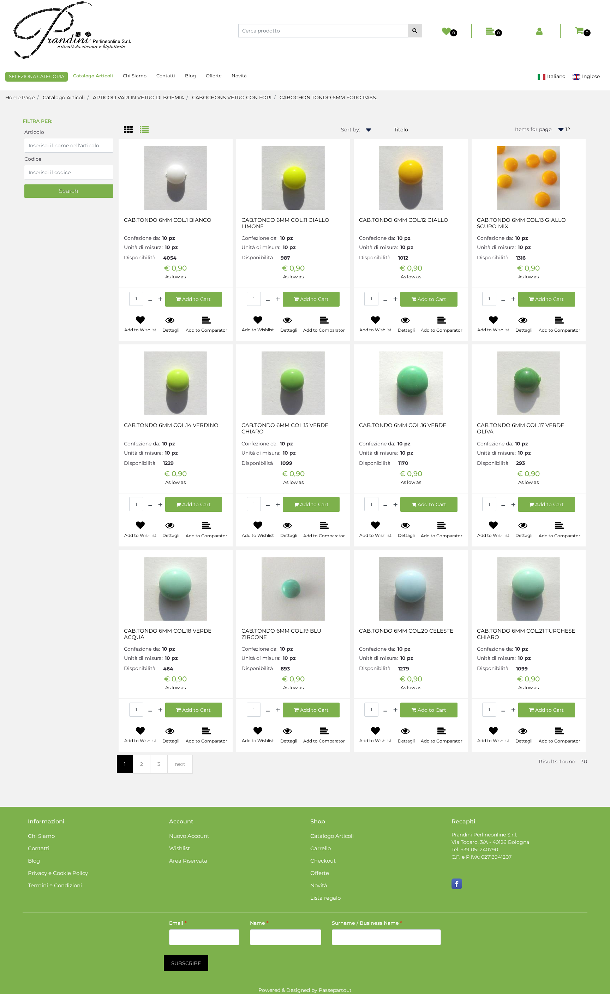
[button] (415, 30)
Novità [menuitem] (239, 75)
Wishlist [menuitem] (179, 848)
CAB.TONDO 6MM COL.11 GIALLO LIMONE (285, 223)
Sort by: (350, 129)
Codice (32, 159)
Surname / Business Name (367, 923)
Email (178, 923)
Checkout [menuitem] (323, 860)
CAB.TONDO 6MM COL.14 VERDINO (171, 425)
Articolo (34, 132)
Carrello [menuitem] (320, 848)
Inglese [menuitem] (590, 76)
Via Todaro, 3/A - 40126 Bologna (490, 842)
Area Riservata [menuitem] (188, 860)
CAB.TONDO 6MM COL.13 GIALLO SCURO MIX (521, 223)
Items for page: (533, 129)
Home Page (20, 97)
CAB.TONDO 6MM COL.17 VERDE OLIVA (520, 428)
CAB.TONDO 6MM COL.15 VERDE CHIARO (284, 428)
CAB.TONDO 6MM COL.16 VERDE (402, 425)
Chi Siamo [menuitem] (134, 75)
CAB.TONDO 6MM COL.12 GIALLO (403, 220)
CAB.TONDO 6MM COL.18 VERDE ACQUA (167, 634)
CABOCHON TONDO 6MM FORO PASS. (328, 97)
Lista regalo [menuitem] (325, 897)
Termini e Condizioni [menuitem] (55, 885)
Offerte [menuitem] (214, 75)
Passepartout (335, 990)
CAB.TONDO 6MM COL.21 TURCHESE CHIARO (526, 634)
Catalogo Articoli (64, 97)
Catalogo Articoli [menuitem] (93, 75)
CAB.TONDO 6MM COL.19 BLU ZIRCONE (281, 634)
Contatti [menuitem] (165, 75)
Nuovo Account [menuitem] (189, 836)
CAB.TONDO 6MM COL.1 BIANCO (167, 220)
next (180, 764)
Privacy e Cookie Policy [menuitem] (58, 873)
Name (259, 923)
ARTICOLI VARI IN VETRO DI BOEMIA (138, 97)
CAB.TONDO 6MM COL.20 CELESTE (406, 631)
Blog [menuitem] (190, 75)
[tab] (132, 130)
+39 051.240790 (479, 849)
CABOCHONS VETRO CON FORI (231, 97)
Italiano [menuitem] (556, 76)
